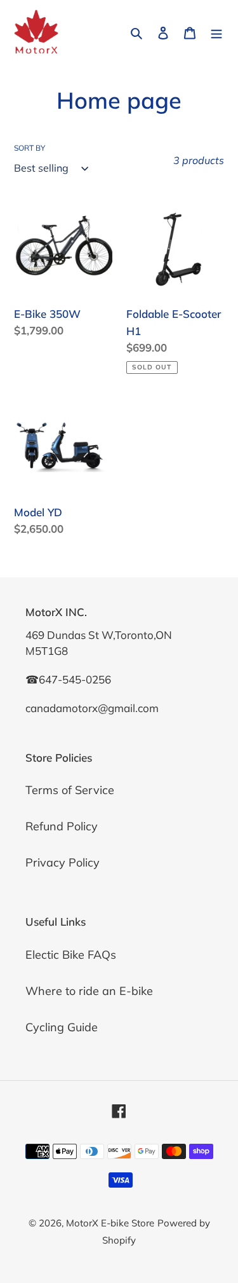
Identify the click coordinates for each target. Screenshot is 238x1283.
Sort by (29, 148)
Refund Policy (61, 826)
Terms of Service (69, 790)
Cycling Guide (61, 1027)
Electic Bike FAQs (70, 954)
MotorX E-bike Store (110, 1223)
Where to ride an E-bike (89, 991)
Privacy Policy (62, 862)
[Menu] (216, 32)
